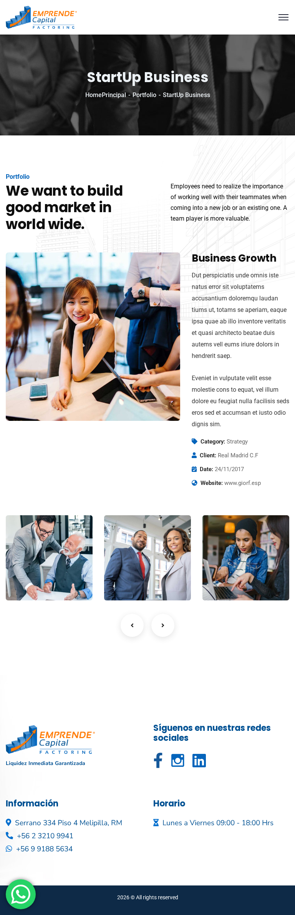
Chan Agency (31, 569)
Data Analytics (132, 569)
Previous (132, 625)
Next (162, 625)
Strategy (128, 585)
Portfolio (144, 95)
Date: (206, 469)
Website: (212, 483)
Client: (208, 455)
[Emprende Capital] (41, 16)
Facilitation (230, 585)
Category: (213, 441)
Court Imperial (229, 569)
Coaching (31, 585)
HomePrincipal (105, 95)
